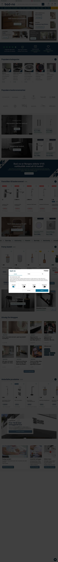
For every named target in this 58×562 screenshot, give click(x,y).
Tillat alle (42, 290)
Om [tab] (42, 273)
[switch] (24, 286)
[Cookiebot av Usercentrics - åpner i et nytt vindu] (44, 271)
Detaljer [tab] (29, 273)
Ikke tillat (28, 290)
